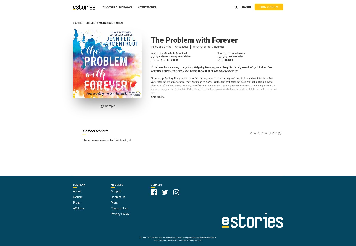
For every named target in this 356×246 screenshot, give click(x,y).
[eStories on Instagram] (176, 190)
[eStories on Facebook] (154, 190)
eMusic (78, 197)
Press (76, 202)
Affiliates (79, 208)
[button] (117, 9)
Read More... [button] (158, 97)
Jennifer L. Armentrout (175, 53)
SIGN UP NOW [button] (269, 7)
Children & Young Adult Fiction (175, 56)
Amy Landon (238, 53)
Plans (114, 202)
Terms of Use (119, 208)
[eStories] (84, 7)
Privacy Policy (120, 214)
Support (116, 191)
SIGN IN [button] (246, 7)
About (77, 191)
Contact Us (118, 197)
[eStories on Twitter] (165, 190)
